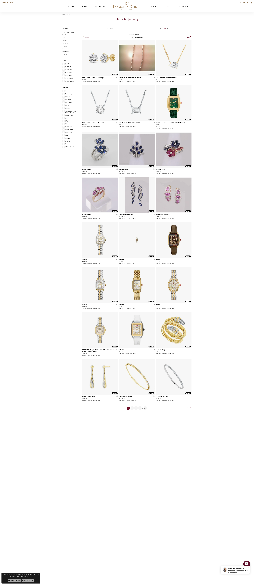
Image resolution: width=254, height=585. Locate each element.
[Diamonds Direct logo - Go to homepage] (127, 6)
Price (64, 60)
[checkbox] (66, 64)
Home (64, 14)
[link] (8, 2)
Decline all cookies (14, 580)
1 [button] (129, 408)
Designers (154, 6)
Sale (168, 6)
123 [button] (145, 408)
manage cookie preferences (19, 576)
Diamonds (70, 6)
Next (188, 37)
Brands (65, 87)
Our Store (183, 6)
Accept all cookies (27, 580)
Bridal (84, 6)
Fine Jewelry (100, 6)
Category (66, 28)
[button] (240, 2)
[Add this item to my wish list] (116, 77)
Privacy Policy (28, 574)
